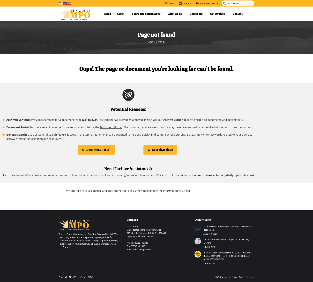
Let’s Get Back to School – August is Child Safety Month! (226, 241)
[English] (61, 2)
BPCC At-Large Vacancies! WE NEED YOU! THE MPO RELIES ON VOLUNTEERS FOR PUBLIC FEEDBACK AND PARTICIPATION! (227, 256)
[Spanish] (69, 2)
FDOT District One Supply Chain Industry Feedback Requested (228, 228)
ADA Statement (222, 277)
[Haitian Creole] (65, 2)
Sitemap (250, 277)
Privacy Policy (238, 277)
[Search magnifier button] (224, 3)
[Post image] (197, 228)
